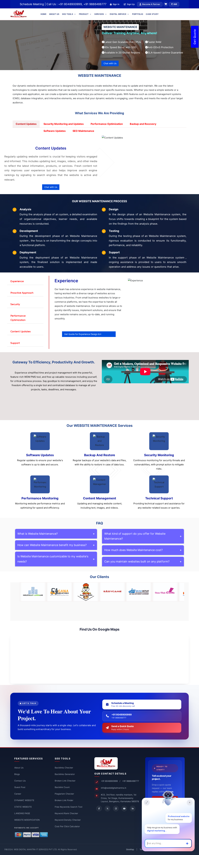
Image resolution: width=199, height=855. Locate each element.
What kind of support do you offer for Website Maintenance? (143, 536)
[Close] (189, 802)
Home (43, 14)
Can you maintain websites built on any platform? (143, 561)
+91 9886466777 (130, 781)
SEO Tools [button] (68, 14)
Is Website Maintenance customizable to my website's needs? (56, 559)
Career (17, 794)
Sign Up (130, 4)
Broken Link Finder (64, 800)
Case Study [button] (152, 14)
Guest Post (19, 787)
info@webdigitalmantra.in (113, 788)
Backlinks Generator (65, 774)
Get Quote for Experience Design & (82, 334)
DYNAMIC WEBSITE (24, 800)
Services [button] (99, 14)
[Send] (187, 843)
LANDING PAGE (22, 813)
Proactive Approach (21, 293)
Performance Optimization (107, 123)
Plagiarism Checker (64, 794)
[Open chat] (147, 802)
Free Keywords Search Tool (68, 807)
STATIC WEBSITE (23, 807)
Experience (17, 281)
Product (84, 14)
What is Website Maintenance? (56, 533)
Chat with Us (110, 63)
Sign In (116, 4)
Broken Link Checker (65, 780)
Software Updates (55, 130)
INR (175, 4)
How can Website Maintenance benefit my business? (56, 545)
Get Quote (194, 36)
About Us (54, 14)
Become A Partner (151, 4)
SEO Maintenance (83, 130)
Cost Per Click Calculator (67, 826)
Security (15, 304)
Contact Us (20, 780)
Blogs (17, 774)
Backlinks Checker (64, 767)
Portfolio (137, 14)
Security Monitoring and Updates (64, 123)
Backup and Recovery (143, 123)
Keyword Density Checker (68, 820)
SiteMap (130, 849)
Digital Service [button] (118, 14)
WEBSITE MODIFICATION (27, 820)
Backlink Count (62, 787)
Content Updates (26, 123)
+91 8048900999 (109, 781)
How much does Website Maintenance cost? (143, 550)
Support (15, 343)
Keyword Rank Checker (66, 813)
